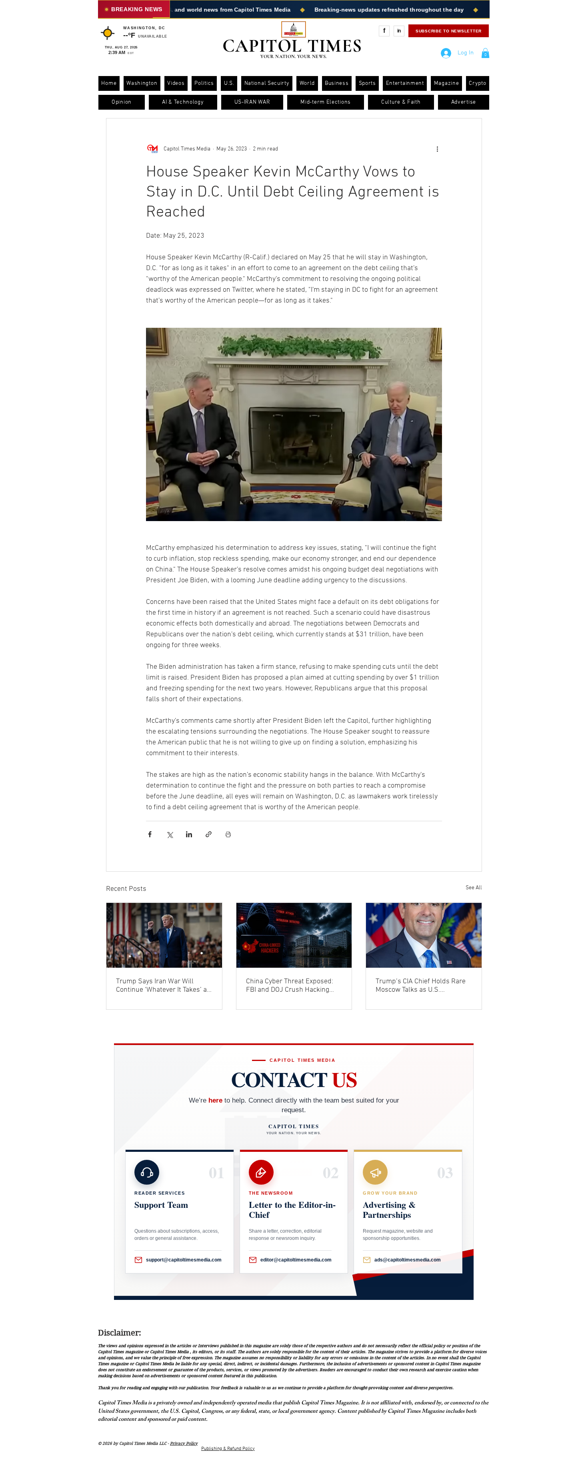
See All (474, 887)
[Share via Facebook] (150, 834)
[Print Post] (228, 834)
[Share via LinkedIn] (189, 834)
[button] (485, 53)
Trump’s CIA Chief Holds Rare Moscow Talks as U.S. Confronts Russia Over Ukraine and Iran (422, 985)
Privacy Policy (184, 1443)
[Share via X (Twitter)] (169, 834)
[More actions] (437, 149)
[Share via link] (208, 834)
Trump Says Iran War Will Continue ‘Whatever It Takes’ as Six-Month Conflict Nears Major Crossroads (163, 985)
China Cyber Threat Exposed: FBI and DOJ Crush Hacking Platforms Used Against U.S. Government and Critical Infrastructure (289, 985)
